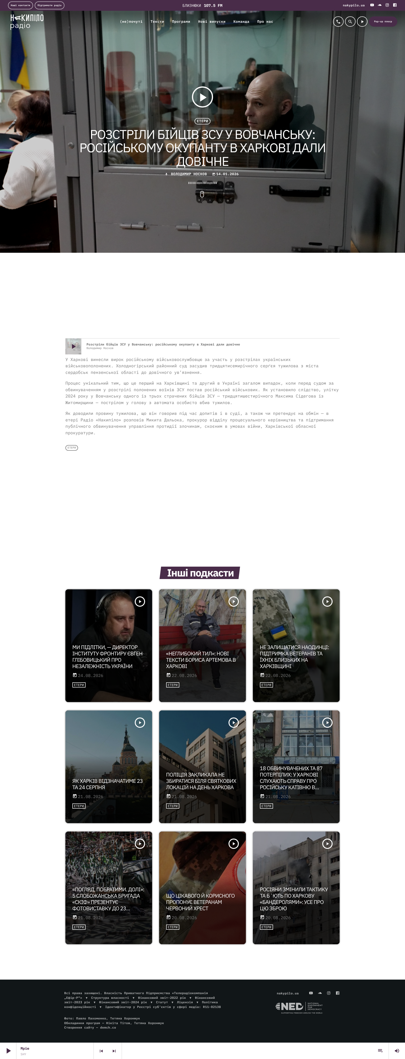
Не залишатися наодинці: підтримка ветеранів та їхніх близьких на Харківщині (294, 657)
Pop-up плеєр (383, 21)
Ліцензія (185, 1002)
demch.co (108, 1027)
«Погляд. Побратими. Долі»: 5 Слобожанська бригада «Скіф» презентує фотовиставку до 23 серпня (108, 902)
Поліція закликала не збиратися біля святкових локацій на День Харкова (201, 781)
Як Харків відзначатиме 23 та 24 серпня (107, 784)
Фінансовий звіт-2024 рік (123, 1002)
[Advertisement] (202, 301)
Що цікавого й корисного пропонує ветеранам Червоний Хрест (200, 902)
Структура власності (110, 998)
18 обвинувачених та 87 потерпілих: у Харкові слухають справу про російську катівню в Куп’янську (291, 781)
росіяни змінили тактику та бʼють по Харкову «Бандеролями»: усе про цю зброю (294, 899)
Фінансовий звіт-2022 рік (162, 998)
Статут (162, 1002)
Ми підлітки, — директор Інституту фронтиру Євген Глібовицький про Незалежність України (107, 657)
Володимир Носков (189, 174)
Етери (202, 121)
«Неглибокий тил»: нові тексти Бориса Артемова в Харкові (201, 660)
